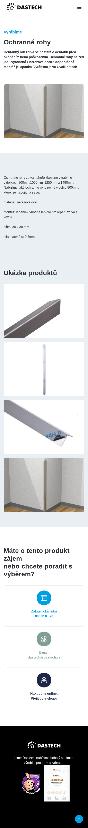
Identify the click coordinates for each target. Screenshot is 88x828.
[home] (24, 7)
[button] (79, 7)
